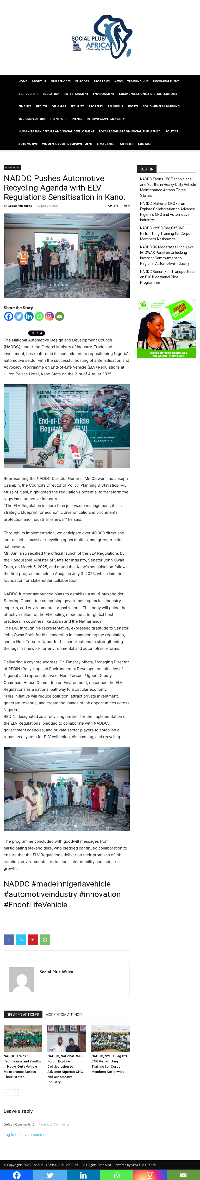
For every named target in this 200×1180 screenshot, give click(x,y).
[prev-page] (7, 1092)
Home (22, 81)
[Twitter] (18, 316)
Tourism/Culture (31, 119)
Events (77, 119)
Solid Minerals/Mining (161, 106)
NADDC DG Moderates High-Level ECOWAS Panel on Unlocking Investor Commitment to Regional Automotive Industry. (167, 255)
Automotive (28, 144)
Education (51, 94)
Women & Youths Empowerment (67, 144)
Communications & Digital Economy (148, 94)
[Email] (59, 316)
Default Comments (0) (19, 1124)
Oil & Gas (59, 106)
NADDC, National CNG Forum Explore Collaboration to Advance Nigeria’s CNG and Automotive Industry (167, 211)
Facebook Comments (54, 1124)
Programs (101, 81)
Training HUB (137, 81)
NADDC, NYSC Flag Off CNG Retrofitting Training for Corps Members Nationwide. (165, 233)
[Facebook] (8, 316)
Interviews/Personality (106, 119)
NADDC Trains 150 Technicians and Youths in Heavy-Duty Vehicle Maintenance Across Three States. (22, 1066)
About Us (39, 81)
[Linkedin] (29, 316)
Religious (115, 106)
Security (77, 106)
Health (41, 106)
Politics (171, 131)
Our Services (61, 81)
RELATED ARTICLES (23, 1015)
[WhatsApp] (45, 939)
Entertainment (76, 94)
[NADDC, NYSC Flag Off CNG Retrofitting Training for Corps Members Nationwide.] (110, 1038)
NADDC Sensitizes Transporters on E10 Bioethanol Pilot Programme (167, 277)
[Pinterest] (33, 939)
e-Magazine (106, 144)
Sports (133, 106)
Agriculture (28, 94)
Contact (145, 144)
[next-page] (15, 1092)
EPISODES (82, 81)
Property (96, 106)
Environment (103, 94)
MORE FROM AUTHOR (64, 1015)
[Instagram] (49, 316)
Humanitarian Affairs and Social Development (56, 131)
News (118, 81)
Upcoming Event (166, 81)
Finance (24, 106)
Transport (58, 119)
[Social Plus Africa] (100, 37)
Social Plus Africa (20, 205)
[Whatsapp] (39, 316)
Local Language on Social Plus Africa (130, 131)
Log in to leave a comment (26, 1134)
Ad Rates (126, 144)
